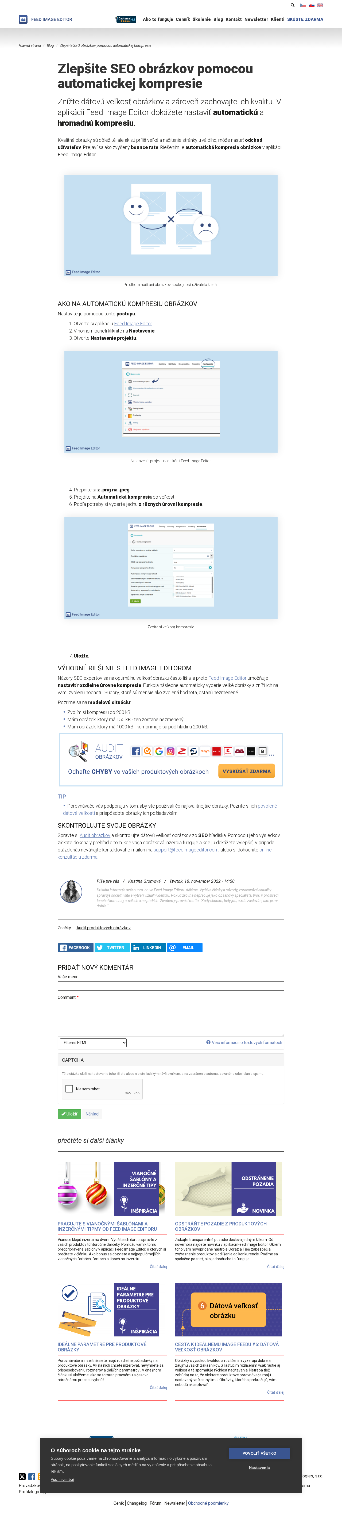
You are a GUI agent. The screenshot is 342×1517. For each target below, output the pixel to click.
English (320, 5)
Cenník (183, 19)
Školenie (202, 19)
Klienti (278, 19)
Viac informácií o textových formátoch (247, 1042)
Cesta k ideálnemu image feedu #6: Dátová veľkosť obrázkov (227, 1347)
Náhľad (92, 1114)
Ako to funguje (158, 19)
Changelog (137, 1503)
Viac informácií (62, 1479)
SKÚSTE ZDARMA (305, 19)
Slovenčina (312, 5)
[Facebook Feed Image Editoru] (33, 1476)
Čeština (303, 5)
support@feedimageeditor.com (186, 850)
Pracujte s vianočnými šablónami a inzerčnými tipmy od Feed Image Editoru (107, 1226)
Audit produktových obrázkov (103, 927)
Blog (218, 19)
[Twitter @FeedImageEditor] (23, 1476)
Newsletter (256, 19)
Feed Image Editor (133, 323)
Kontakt (234, 19)
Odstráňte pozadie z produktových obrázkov (221, 1226)
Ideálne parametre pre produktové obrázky (102, 1347)
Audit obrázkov (95, 835)
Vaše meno (68, 976)
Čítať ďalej (158, 1266)
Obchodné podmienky (208, 1503)
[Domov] (45, 19)
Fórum (155, 1503)
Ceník (119, 1503)
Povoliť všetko (259, 1453)
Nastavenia (259, 1468)
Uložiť (71, 1114)
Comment (68, 997)
